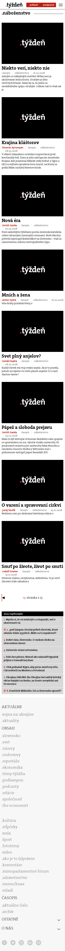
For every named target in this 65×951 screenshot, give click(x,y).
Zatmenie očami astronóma (21, 650)
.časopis (6, 73)
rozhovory (11, 754)
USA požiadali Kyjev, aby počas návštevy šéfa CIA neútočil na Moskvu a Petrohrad (31, 668)
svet (6, 742)
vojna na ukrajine (18, 714)
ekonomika (12, 767)
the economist (15, 805)
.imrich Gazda (9, 225)
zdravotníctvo (14, 877)
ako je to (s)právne (18, 858)
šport (7, 839)
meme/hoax (13, 884)
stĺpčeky (10, 826)
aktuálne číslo (15, 905)
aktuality (10, 720)
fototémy (10, 846)
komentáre (12, 865)
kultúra (9, 820)
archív (8, 911)
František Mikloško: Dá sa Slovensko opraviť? (34, 690)
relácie (8, 792)
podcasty (10, 786)
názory (8, 748)
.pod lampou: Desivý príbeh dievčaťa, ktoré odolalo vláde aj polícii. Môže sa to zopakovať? (31, 631)
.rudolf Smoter (10, 571)
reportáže (11, 761)
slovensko (11, 735)
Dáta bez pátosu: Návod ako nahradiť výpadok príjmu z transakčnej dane (31, 658)
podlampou (12, 780)
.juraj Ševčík (9, 510)
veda (6, 833)
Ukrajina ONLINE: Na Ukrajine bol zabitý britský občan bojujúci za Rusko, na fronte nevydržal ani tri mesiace (32, 681)
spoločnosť (12, 799)
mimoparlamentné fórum (25, 871)
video (7, 852)
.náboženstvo (22, 73)
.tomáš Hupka (10, 361)
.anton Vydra (9, 300)
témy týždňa (13, 773)
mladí (7, 890)
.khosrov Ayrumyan (13, 147)
